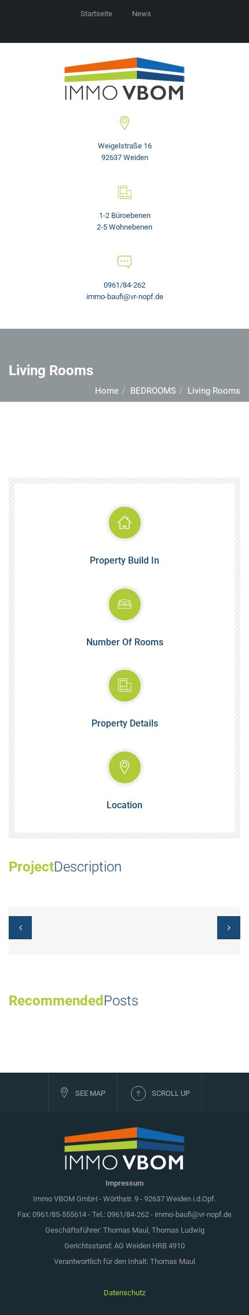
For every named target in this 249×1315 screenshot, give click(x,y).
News (141, 13)
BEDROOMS (153, 391)
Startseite (96, 13)
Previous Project (24, 931)
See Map (90, 1093)
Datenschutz (124, 1292)
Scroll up (171, 1093)
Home (107, 391)
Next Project (225, 931)
